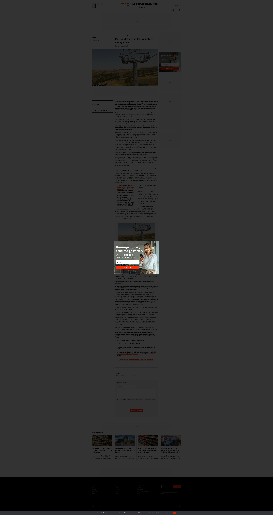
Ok (174, 512)
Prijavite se (127, 267)
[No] (271, 513)
